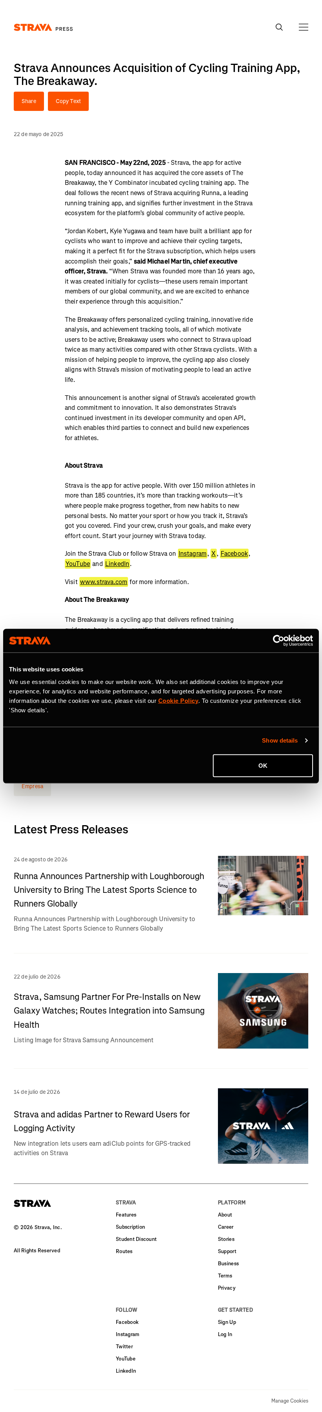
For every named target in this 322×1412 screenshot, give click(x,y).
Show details (280, 740)
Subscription (130, 1227)
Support (227, 1251)
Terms (225, 1275)
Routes (124, 1251)
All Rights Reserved (37, 1250)
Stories (226, 1239)
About (225, 1214)
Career (226, 1227)
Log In (225, 1334)
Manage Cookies (289, 1401)
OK (262, 765)
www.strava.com (103, 582)
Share (29, 101)
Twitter (124, 1346)
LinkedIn (117, 564)
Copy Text (68, 101)
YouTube (78, 564)
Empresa (32, 786)
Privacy (227, 1288)
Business (228, 1263)
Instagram (193, 553)
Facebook (234, 553)
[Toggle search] (279, 27)
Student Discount (136, 1239)
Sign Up (227, 1322)
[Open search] (303, 27)
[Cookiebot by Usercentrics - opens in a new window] (278, 641)
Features (126, 1214)
